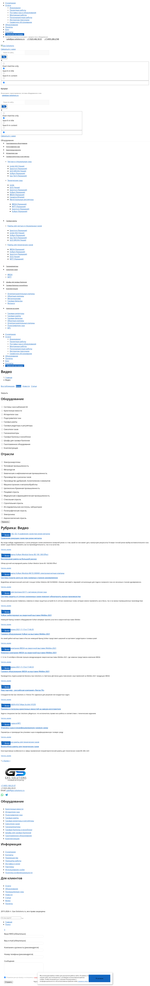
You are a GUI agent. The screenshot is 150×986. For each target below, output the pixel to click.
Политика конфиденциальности (19, 872)
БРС (9, 328)
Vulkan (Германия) (17, 173)
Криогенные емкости (13, 150)
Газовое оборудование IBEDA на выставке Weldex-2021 (25, 671)
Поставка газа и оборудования (23, 12)
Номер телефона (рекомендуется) (18, 954)
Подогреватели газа (13, 147)
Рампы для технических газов (20, 245)
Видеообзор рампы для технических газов (20, 746)
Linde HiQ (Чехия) (17, 166)
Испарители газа (12, 153)
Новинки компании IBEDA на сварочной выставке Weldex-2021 (29, 652)
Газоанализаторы (12, 266)
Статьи (8, 897)
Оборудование (11, 889)
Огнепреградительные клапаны (21, 293)
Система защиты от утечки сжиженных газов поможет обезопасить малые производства (41, 596)
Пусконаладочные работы (21, 17)
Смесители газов (12, 824)
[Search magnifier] (4, 57)
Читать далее (6, 550)
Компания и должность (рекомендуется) (21, 947)
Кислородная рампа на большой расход (19, 559)
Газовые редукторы (15, 313)
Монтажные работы (18, 15)
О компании (10, 3)
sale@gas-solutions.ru (15, 39)
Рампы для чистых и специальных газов (24, 226)
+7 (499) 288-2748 (51, 39)
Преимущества (11, 858)
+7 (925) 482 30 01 (34, 39)
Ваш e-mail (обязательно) (15, 940)
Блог (7, 29)
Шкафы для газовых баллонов (16, 282)
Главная (8, 377)
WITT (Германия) (19, 206)
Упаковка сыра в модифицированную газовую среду (24, 728)
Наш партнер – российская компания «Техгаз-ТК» (22, 690)
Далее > (7, 761)
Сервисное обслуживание (21, 22)
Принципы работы (13, 861)
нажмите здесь (83, 981)
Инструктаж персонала (19, 20)
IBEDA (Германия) (17, 194)
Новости (9, 894)
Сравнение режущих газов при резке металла (21, 538)
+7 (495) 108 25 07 (8, 785)
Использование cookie (15, 869)
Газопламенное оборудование (16, 143)
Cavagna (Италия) (17, 197)
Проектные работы (18, 10)
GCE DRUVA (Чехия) (18, 171)
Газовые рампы (14, 316)
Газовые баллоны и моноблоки (17, 285)
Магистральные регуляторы (22, 199)
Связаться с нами (8, 49)
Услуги (8, 5)
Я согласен (99, 978)
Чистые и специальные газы (19, 161)
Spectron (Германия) (18, 168)
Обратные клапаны (15, 296)
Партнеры (9, 866)
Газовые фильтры (15, 301)
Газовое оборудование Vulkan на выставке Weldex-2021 (25, 634)
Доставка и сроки (12, 864)
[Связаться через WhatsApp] (2, 795)
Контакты (9, 32)
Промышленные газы (14, 892)
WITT (9, 277)
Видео (8, 900)
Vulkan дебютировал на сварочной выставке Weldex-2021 (26, 615)
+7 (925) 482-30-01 (8, 788)
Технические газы (15, 180)
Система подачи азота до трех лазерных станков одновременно (29, 578)
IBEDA (9, 274)
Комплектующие (12, 838)
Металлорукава (14, 298)
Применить (5, 522)
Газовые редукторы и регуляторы (19, 821)
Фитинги (11, 303)
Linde (12, 185)
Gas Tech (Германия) (18, 176)
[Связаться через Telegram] (6, 795)
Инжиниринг (15, 8)
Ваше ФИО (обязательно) (15, 934)
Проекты (9, 27)
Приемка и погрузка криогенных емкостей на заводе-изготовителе (31, 709)
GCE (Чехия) (15, 187)
